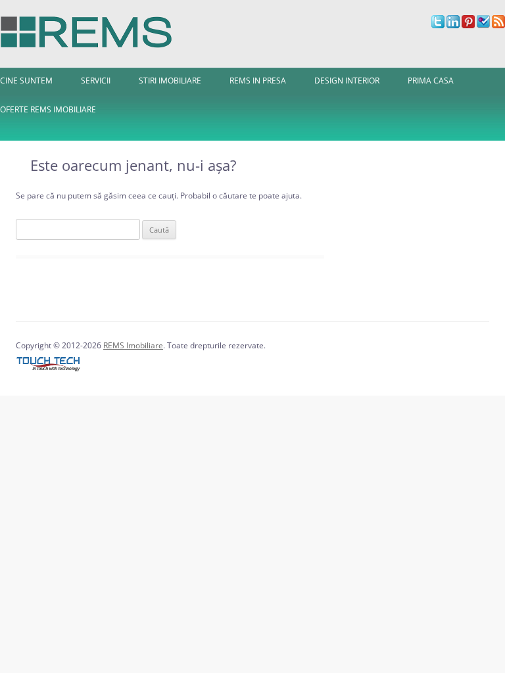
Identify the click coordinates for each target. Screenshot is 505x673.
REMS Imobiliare (133, 345)
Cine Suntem (26, 80)
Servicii (95, 80)
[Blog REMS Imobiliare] (86, 28)
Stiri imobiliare (170, 80)
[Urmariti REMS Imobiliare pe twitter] (438, 25)
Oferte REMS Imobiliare (48, 109)
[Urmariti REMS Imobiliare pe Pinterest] (468, 25)
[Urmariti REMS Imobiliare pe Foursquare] (483, 25)
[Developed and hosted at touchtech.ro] (49, 371)
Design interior (346, 80)
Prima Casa (431, 80)
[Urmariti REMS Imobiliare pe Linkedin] (453, 25)
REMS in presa (257, 80)
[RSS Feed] (498, 25)
